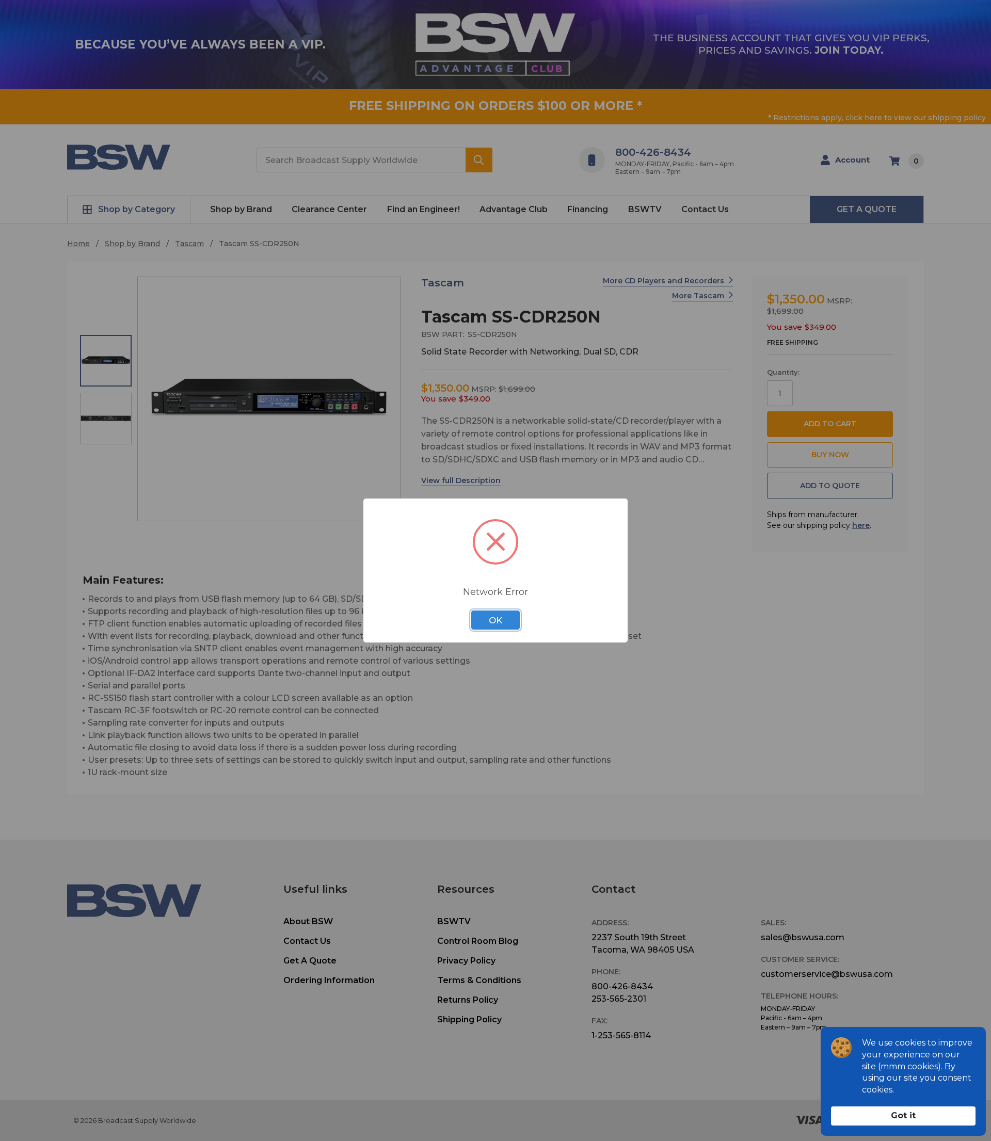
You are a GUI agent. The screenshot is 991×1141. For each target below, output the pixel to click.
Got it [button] (903, 1115)
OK (495, 620)
